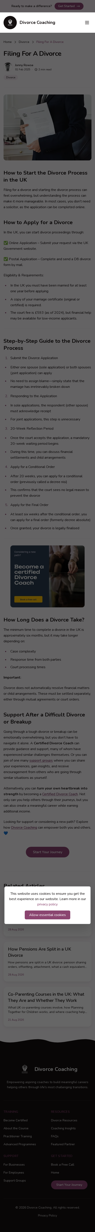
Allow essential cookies (47, 914)
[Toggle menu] (87, 22)
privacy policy (47, 904)
